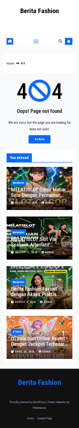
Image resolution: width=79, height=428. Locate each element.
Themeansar (39, 407)
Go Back (39, 139)
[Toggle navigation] (36, 41)
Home (10, 63)
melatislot (18, 182)
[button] (60, 41)
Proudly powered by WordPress (28, 402)
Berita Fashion (39, 11)
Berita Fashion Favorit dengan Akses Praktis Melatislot (34, 294)
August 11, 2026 (26, 252)
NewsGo (61, 402)
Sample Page (44, 418)
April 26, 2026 (25, 351)
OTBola (17, 331)
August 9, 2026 (26, 302)
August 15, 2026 (26, 202)
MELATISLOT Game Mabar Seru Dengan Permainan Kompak (38, 195)
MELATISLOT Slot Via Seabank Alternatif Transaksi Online (33, 244)
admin (49, 202)
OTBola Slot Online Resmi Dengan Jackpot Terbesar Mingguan (38, 344)
